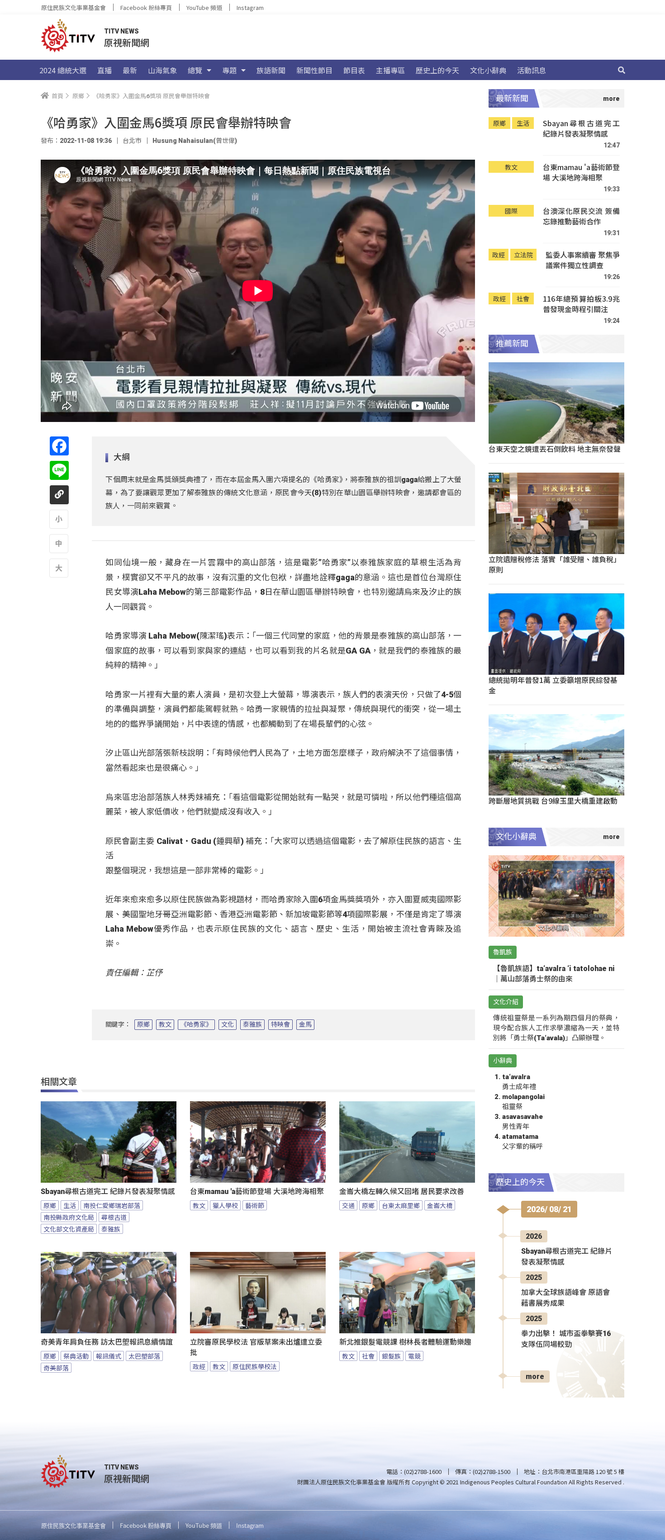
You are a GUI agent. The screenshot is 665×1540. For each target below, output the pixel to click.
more (535, 1376)
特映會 (280, 1024)
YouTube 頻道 (204, 7)
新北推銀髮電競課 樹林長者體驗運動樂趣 (405, 1342)
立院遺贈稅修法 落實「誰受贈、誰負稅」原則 (555, 564)
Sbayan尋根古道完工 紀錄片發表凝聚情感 (108, 1191)
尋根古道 (114, 1217)
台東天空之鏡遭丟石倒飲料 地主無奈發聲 (555, 448)
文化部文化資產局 (68, 1228)
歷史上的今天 (437, 70)
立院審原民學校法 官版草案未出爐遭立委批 (256, 1347)
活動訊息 (531, 70)
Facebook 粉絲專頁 (146, 7)
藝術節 (254, 1205)
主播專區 (390, 70)
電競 (414, 1355)
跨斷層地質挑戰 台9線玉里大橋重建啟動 (553, 800)
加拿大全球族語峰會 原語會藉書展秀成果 (565, 1298)
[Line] (59, 470)
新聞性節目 (314, 70)
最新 (130, 70)
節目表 (354, 70)
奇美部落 (56, 1367)
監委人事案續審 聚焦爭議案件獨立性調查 (583, 260)
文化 (227, 1024)
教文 (165, 1024)
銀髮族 (391, 1355)
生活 (69, 1205)
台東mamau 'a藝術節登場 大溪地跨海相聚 (257, 1191)
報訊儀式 (108, 1355)
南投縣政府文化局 (68, 1217)
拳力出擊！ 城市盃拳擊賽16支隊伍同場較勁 (566, 1339)
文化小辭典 (488, 70)
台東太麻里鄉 (401, 1205)
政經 (199, 1366)
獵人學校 (225, 1205)
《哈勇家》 (196, 1024)
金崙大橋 (439, 1205)
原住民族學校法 (255, 1366)
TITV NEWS (121, 31)
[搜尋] (621, 70)
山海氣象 (162, 70)
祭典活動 (76, 1355)
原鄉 (143, 1024)
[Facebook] (59, 445)
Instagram (250, 7)
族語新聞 (270, 70)
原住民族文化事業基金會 (73, 7)
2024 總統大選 (62, 70)
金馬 (305, 1024)
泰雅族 (252, 1024)
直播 (104, 70)
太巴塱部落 (144, 1355)
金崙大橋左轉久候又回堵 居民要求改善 (401, 1191)
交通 (348, 1205)
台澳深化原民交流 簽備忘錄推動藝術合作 (581, 216)
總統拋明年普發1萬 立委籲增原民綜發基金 (553, 685)
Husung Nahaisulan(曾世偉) (194, 140)
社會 (368, 1355)
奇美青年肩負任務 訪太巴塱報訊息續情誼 (107, 1342)
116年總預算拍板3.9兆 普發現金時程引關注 (581, 304)
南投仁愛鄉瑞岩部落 (111, 1205)
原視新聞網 (126, 42)
